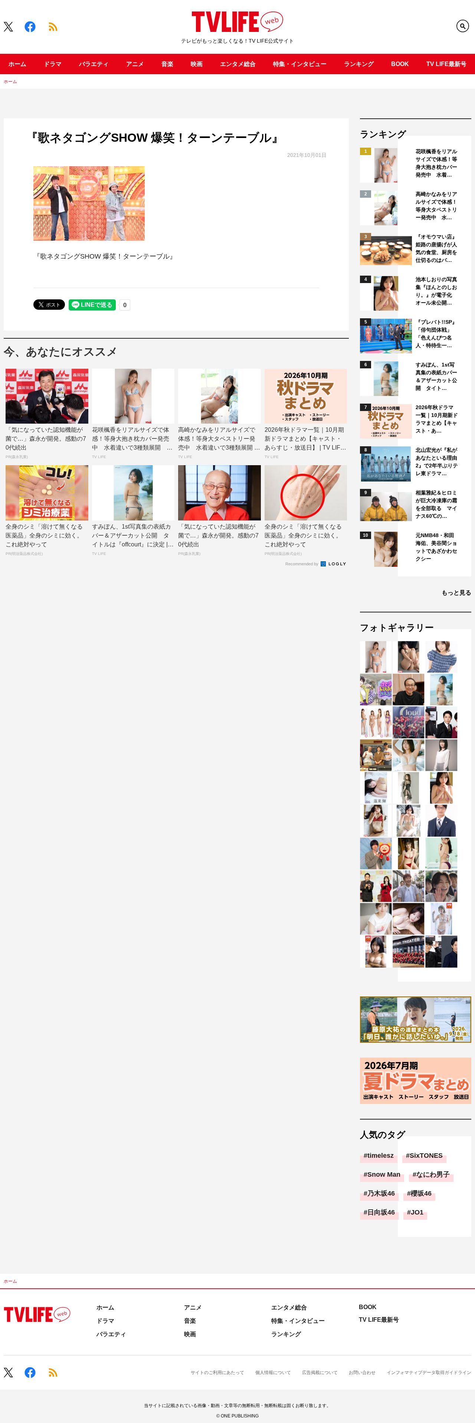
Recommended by (302, 564)
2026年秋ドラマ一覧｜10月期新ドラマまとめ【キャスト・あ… (437, 419)
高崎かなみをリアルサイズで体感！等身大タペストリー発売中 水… (436, 205)
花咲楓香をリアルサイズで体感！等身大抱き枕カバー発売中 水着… (436, 163)
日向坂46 (381, 1212)
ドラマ (53, 64)
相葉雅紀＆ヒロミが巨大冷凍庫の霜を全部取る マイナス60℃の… (436, 504)
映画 (197, 64)
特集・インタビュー (300, 64)
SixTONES (426, 1155)
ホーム (17, 64)
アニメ (135, 64)
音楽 (167, 64)
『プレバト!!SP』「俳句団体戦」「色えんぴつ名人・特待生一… (436, 333)
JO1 (417, 1212)
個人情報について (273, 1372)
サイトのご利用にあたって (217, 1372)
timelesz (380, 1155)
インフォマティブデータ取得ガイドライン (429, 1372)
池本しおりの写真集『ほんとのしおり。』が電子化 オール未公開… (436, 291)
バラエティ (94, 64)
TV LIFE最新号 (446, 64)
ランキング (359, 64)
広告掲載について (320, 1372)
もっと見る (456, 592)
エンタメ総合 (238, 64)
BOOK (400, 64)
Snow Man (383, 1174)
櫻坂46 (421, 1193)
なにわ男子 (433, 1174)
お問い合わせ (362, 1372)
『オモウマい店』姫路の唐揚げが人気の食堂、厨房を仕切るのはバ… (436, 248)
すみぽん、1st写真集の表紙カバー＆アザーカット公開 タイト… (436, 376)
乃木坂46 (381, 1193)
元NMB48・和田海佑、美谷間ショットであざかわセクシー (436, 547)
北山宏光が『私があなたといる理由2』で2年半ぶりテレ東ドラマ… (437, 461)
